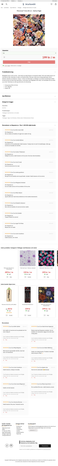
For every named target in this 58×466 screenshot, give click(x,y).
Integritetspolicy (20, 432)
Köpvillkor (18, 428)
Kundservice (19, 426)
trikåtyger (36, 78)
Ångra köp (18, 433)
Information (54, 0)
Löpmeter (5, 50)
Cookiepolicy (19, 429)
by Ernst (4, 107)
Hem (2, 7)
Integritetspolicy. (47, 449)
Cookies (18, 430)
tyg (8, 75)
